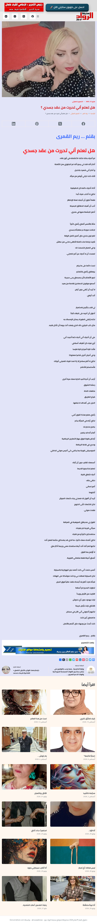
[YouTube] (6, 16)
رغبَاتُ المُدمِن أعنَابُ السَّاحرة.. (34, 905)
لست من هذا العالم (38, 718)
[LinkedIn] (13, 124)
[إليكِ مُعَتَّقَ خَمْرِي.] (72, 702)
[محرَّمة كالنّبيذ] (72, 776)
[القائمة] (38, 16)
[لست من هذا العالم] (24, 702)
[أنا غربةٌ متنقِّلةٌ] (72, 888)
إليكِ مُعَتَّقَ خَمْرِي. (87, 718)
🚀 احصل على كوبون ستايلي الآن (67, 7)
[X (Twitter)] (24, 16)
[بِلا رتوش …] (24, 739)
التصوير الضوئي (77, 101)
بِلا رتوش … (42, 756)
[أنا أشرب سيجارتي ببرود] (24, 851)
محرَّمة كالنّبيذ (89, 793)
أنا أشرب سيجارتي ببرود (37, 868)
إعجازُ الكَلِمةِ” (89, 756)
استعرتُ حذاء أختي (39, 830)
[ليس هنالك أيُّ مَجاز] (72, 851)
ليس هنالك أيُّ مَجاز (87, 868)
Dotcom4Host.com (17, 920)
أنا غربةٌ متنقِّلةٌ (89, 905)
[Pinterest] (36, 124)
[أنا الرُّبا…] (72, 814)
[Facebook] (33, 16)
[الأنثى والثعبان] (24, 776)
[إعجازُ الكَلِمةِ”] (72, 739)
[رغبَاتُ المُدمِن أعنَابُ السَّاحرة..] (24, 888)
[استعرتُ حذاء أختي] (24, 814)
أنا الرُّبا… (91, 830)
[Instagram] (15, 16)
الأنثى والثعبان (40, 793)
